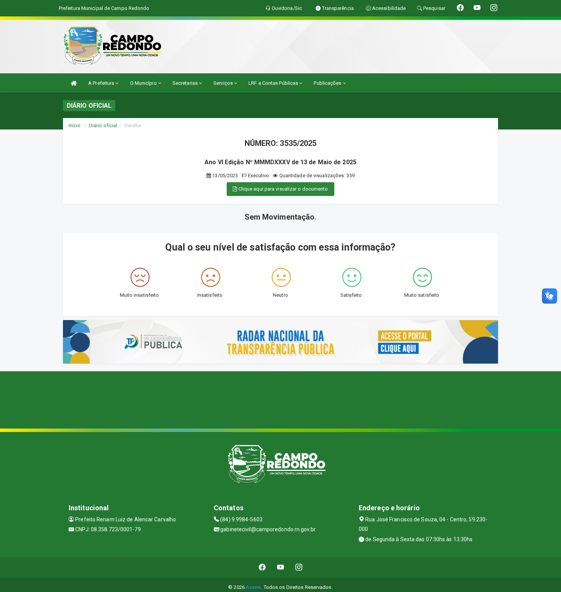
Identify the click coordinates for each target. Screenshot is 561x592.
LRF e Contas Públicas (273, 83)
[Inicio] (74, 83)
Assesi (253, 587)
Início (75, 125)
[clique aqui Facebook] (262, 567)
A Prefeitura (101, 83)
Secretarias (185, 83)
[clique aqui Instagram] (299, 567)
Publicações (328, 83)
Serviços (223, 83)
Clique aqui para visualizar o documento (282, 189)
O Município (144, 83)
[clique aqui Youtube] (280, 567)
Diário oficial (103, 125)
